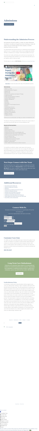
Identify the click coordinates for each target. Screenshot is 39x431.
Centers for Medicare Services (11, 191)
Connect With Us (9, 24)
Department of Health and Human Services (14, 189)
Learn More (19, 273)
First (13, 216)
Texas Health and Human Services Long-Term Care (15, 196)
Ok (30, 430)
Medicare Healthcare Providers (11, 187)
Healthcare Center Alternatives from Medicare (14, 194)
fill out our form (19, 166)
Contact (28, 319)
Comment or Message (9, 224)
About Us (11, 319)
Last (13, 218)
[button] (0, 411)
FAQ (20, 319)
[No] (31, 430)
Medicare (7, 188)
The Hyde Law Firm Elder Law (11, 185)
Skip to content (3, 410)
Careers (24, 319)
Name (5, 215)
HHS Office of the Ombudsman (11, 197)
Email (5, 220)
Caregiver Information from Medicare (12, 193)
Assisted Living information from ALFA (12, 192)
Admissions (16, 319)
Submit (5, 225)
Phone (5, 221)
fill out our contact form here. (28, 61)
